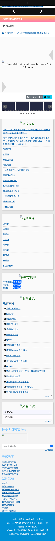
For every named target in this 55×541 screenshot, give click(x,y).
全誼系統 (10, 313)
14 (36, 110)
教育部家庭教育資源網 (16, 360)
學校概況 (7, 149)
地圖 (40, 523)
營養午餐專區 (9, 201)
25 (31, 113)
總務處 (6, 223)
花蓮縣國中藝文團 (10, 473)
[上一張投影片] (14, 11)
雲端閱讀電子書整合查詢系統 (19, 386)
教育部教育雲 (8, 504)
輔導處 (6, 255)
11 (28, 110)
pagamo (10, 365)
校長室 (6, 234)
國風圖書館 (11, 318)
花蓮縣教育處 (12, 329)
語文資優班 (8, 281)
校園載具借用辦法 (11, 190)
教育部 (5, 483)
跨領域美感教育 (13, 376)
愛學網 (5, 507)
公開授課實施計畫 (11, 196)
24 (28, 113)
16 (41, 110)
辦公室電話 (8, 159)
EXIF (48, 97)
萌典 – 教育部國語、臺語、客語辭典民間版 (25, 371)
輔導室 (10, 33)
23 (26, 113)
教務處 (6, 244)
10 (26, 110)
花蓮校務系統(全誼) (10, 489)
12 (31, 110)
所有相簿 (9, 26)
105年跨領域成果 (10, 464)
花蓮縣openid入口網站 (16, 350)
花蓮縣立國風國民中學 (12, 18)
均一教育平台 (12, 334)
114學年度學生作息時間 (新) (16, 170)
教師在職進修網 (13, 345)
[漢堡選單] (50, 19)
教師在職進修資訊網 (11, 492)
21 (21, 113)
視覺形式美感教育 (10, 467)
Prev (5, 107)
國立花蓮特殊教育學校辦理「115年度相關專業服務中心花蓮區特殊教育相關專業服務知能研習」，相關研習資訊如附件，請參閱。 (26, 140)
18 (46, 110)
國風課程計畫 (9, 175)
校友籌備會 (8, 265)
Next (50, 107)
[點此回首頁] (27, 7)
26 (34, 113)
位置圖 (6, 154)
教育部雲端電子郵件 (11, 501)
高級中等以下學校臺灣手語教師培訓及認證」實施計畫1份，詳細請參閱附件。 (26, 131)
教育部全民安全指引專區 (17, 392)
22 (23, 113)
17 (44, 110)
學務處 (6, 249)
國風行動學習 (12, 324)
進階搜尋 (49, 450)
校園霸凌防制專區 (11, 185)
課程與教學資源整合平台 (17, 381)
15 (39, 110)
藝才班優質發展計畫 (11, 470)
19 (49, 110)
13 (34, 110)
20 (51, 110)
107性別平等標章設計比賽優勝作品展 (32, 33)
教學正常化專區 (10, 180)
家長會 (6, 260)
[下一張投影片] (41, 11)
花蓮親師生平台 (13, 308)
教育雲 (9, 339)
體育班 (6, 287)
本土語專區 (8, 206)
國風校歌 (7, 164)
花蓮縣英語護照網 (10, 495)
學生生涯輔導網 (13, 355)
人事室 (6, 239)
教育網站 (8, 303)
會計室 (6, 229)
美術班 (6, 284)
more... (48, 396)
